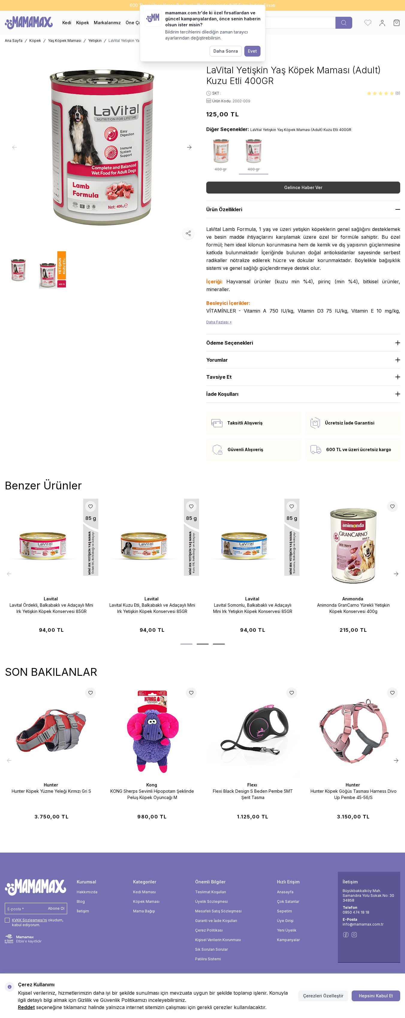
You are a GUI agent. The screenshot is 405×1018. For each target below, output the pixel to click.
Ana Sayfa (13, 40)
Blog (81, 901)
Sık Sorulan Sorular (211, 949)
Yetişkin (95, 40)
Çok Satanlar (288, 901)
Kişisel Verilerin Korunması (218, 940)
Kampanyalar (288, 940)
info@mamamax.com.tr (363, 924)
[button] (189, 147)
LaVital (51, 598)
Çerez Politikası (209, 930)
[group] (102, 147)
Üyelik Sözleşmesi (211, 901)
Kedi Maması (144, 892)
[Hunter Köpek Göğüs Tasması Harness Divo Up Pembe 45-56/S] (353, 731)
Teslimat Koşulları (210, 892)
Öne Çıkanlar (139, 22)
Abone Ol (56, 908)
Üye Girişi (285, 920)
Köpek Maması (146, 901)
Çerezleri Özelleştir (323, 995)
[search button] (343, 23)
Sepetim (284, 911)
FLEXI (252, 784)
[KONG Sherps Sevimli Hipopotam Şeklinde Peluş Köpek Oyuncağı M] (152, 731)
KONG (152, 784)
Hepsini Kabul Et (376, 995)
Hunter (51, 784)
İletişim (83, 911)
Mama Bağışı (144, 911)
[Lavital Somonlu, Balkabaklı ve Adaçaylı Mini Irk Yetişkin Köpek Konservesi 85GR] (253, 545)
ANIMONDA (353, 598)
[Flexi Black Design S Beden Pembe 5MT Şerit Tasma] (253, 731)
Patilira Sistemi (208, 959)
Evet (252, 51)
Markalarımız (107, 22)
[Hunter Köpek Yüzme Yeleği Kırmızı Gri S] (51, 731)
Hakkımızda (87, 892)
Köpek (82, 22)
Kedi (66, 22)
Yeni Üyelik (286, 930)
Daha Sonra (225, 51)
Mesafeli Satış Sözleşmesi (218, 911)
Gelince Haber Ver (303, 187)
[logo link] (29, 22)
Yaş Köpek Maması (64, 40)
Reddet (26, 1007)
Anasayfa (285, 892)
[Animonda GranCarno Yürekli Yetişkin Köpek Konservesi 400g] (353, 545)
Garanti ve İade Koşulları (216, 920)
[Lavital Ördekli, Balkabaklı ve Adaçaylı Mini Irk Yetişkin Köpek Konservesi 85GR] (51, 545)
